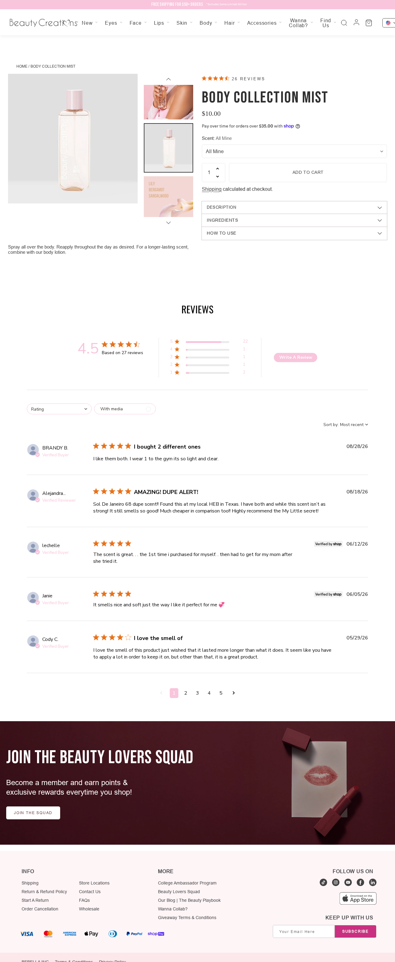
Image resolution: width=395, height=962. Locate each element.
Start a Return (35, 900)
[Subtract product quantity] (217, 176)
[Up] (168, 79)
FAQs (84, 900)
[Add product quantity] (217, 168)
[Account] (356, 23)
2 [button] (185, 693)
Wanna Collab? (173, 908)
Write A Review (295, 357)
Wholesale (89, 908)
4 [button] (209, 693)
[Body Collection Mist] (73, 138)
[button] (209, 342)
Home (21, 66)
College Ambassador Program (187, 882)
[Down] (168, 222)
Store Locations (94, 882)
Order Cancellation (40, 908)
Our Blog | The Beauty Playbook (189, 900)
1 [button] (174, 693)
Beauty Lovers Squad (179, 891)
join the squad (33, 812)
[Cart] (368, 23)
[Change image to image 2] (168, 148)
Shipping (212, 189)
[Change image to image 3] (168, 201)
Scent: (217, 138)
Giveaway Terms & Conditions (187, 917)
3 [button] (197, 693)
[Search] (344, 23)
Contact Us (90, 891)
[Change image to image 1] (168, 94)
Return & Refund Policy (44, 891)
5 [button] (220, 693)
